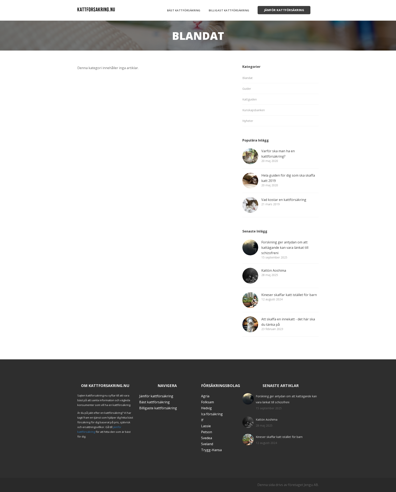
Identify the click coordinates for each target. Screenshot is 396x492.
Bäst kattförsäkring (183, 10)
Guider (246, 89)
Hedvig (206, 408)
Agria (205, 396)
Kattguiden (249, 99)
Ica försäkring (212, 414)
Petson (206, 432)
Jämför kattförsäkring (284, 10)
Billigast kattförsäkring (229, 10)
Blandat (247, 78)
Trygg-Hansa (211, 450)
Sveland (207, 444)
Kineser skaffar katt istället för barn (289, 295)
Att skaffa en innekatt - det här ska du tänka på (288, 322)
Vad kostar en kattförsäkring (283, 199)
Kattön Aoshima (273, 270)
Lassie (206, 426)
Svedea (206, 438)
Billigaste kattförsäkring (158, 408)
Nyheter (247, 121)
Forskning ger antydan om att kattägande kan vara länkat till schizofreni (284, 247)
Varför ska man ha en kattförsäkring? (278, 154)
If (202, 420)
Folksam (207, 402)
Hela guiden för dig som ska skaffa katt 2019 (288, 178)
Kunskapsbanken (253, 110)
